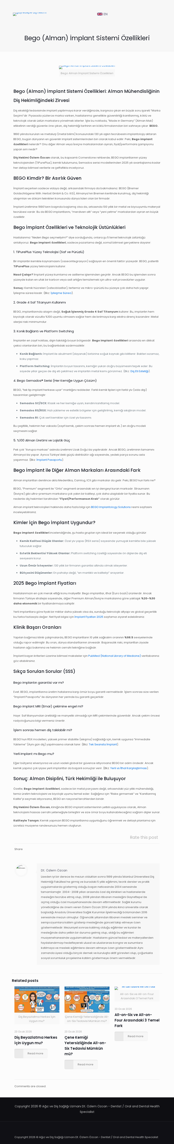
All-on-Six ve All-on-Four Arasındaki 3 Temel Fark (137, 1020)
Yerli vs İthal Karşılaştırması (128, 768)
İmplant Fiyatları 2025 (88, 617)
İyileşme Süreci (61, 293)
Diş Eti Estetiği (139, 371)
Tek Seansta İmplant (103, 744)
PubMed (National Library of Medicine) (114, 656)
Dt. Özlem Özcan (54, 870)
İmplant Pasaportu (49, 460)
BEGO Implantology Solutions (111, 507)
